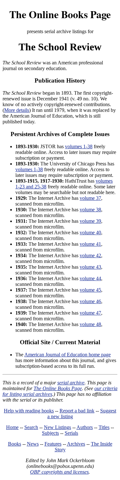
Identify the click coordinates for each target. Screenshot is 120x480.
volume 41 (90, 244)
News (33, 444)
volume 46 (90, 301)
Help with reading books (29, 410)
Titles (104, 427)
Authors (84, 427)
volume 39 (90, 221)
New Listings (57, 427)
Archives (76, 444)
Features (52, 444)
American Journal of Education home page (67, 354)
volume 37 (90, 198)
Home (12, 427)
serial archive (70, 382)
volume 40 (90, 232)
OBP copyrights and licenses (59, 472)
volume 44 (90, 278)
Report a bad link (77, 410)
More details (16, 110)
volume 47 (90, 313)
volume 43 (90, 267)
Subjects (50, 433)
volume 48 (90, 324)
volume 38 (90, 209)
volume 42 (90, 255)
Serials (71, 433)
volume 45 (90, 290)
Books (14, 444)
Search (31, 427)
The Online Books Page (60, 14)
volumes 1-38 (78, 146)
